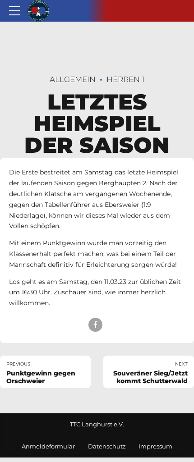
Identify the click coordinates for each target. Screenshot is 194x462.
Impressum (155, 446)
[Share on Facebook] (95, 325)
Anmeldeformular (48, 446)
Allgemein (73, 79)
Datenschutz (107, 446)
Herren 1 (125, 79)
